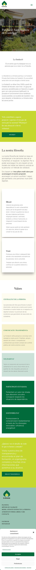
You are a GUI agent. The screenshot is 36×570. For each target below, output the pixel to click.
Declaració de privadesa (20, 567)
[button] (33, 532)
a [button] (31, 5)
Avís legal (29, 567)
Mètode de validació (9, 507)
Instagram (6, 524)
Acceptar (18, 554)
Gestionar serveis (7, 549)
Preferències (18, 563)
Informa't (12, 134)
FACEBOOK (5, 521)
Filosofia (5, 505)
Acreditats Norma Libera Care (13, 512)
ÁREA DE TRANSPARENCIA (12, 474)
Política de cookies (9, 567)
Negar (18, 559)
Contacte (5, 514)
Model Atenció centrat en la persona (16, 509)
